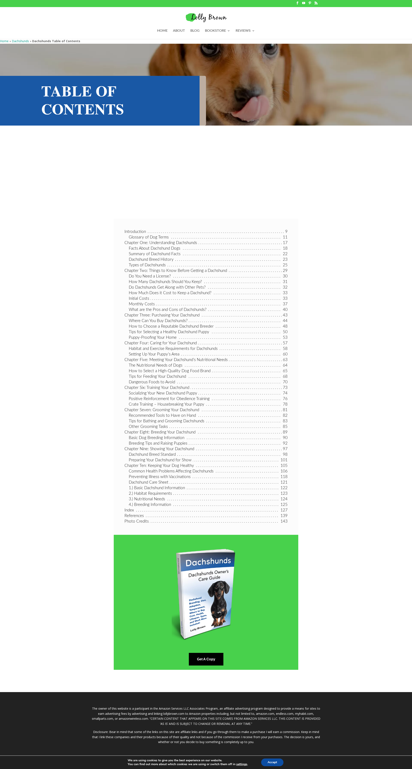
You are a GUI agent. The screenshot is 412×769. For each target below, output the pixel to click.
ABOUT (179, 30)
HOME (162, 30)
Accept (272, 762)
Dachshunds (20, 41)
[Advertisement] (206, 178)
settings (241, 764)
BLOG (195, 30)
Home (4, 41)
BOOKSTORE (215, 30)
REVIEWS (243, 30)
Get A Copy (206, 659)
